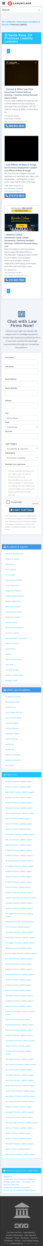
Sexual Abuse (10, 649)
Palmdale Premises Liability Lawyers (19, 996)
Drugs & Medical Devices (14, 596)
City (6, 413)
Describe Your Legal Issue (15, 464)
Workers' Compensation (14, 675)
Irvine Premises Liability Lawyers (17, 927)
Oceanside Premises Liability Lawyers (19, 974)
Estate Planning (11, 739)
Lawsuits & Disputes (13, 760)
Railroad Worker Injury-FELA (16, 638)
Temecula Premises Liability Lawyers (19, 1117)
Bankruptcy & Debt (12, 702)
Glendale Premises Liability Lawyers (19, 903)
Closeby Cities (11, 775)
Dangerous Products (13, 591)
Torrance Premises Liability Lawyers (19, 1128)
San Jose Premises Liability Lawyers (18, 1070)
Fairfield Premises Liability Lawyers (18, 871)
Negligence (8, 1176)
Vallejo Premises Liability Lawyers (18, 1133)
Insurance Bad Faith (11, 1185)
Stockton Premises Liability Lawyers (18, 1107)
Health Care (9, 749)
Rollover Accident (12, 643)
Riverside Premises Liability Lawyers (19, 1030)
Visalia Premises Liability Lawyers (18, 1149)
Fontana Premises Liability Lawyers (18, 877)
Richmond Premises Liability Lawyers (19, 1025)
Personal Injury (11, 622)
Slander (8, 654)
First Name (9, 357)
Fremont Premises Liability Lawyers (18, 882)
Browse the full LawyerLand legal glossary (20, 1190)
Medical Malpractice (13, 601)
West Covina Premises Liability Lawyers (20, 1154)
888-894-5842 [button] (16, 125)
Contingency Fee (28, 1182)
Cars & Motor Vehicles (13, 712)
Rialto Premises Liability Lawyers (17, 1019)
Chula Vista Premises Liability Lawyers (19, 813)
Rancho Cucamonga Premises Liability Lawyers (19, 1012)
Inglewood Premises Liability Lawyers (19, 922)
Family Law (9, 744)
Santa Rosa (22, 22)
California (10, 22)
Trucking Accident (12, 670)
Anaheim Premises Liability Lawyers (19, 781)
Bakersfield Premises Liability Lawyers (19, 792)
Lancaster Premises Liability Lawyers (19, 932)
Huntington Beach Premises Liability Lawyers (19, 915)
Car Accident (10, 575)
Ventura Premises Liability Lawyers (18, 1138)
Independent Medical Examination (17, 1187)
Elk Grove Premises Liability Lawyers (19, 861)
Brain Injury (9, 564)
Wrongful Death (11, 680)
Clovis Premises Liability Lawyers (17, 818)
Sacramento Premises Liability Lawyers (20, 1041)
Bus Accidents (10, 569)
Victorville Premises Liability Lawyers (19, 1144)
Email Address (10, 379)
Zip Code (8, 431)
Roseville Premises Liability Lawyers (19, 1035)
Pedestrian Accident (13, 617)
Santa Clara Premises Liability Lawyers (20, 1086)
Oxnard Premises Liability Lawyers (18, 990)
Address (8, 401)
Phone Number (11, 388)
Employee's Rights (12, 734)
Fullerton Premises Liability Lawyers (19, 892)
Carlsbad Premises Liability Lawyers (19, 808)
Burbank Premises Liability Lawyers (18, 803)
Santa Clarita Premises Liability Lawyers (20, 1091)
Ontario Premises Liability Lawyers (18, 980)
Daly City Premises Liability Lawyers (18, 840)
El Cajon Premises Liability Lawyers (18, 850)
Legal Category (11, 444)
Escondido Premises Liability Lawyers (19, 866)
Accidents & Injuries (17, 546)
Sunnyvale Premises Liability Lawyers (19, 1112)
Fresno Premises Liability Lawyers (18, 887)
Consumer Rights (11, 723)
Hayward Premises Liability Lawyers (19, 908)
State (7, 422)
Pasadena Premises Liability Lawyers (19, 1001)
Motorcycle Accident (13, 606)
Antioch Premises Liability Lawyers (18, 787)
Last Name (9, 366)
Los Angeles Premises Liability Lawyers (20, 943)
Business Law (10, 707)
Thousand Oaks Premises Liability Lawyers (21, 1123)
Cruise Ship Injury (12, 585)
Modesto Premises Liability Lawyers (18, 948)
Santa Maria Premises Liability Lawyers (20, 1096)
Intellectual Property (13, 755)
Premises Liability (12, 633)
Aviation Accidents (12, 559)
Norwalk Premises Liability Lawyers (18, 964)
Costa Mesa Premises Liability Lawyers (20, 834)
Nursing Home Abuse (13, 612)
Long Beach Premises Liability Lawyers (20, 937)
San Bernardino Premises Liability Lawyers (18, 1052)
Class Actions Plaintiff (13, 580)
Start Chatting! (23, 510)
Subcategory (10, 453)
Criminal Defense (12, 728)
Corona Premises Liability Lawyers (18, 829)
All (3, 22)
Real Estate (9, 765)
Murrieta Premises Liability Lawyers (19, 959)
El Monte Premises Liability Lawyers (19, 855)
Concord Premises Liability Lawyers (18, 824)
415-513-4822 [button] (16, 195)
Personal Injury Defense (14, 628)
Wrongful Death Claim (12, 1182)
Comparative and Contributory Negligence (20, 1179)
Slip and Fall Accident (13, 659)
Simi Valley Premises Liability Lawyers (19, 1101)
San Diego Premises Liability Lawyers (19, 1059)
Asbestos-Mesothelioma (14, 554)
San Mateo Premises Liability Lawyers (19, 1075)
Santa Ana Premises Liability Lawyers (19, 1080)
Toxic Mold (9, 665)
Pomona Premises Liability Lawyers (18, 1006)
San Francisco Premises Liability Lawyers (20, 1064)
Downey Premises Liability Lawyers (18, 845)
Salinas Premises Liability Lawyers (18, 1046)
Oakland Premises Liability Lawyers (18, 969)
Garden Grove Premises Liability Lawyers (20, 898)
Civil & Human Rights (13, 718)
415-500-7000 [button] (16, 279)
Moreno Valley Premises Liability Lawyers (21, 953)
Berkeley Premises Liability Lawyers (18, 797)
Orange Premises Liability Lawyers (18, 985)
